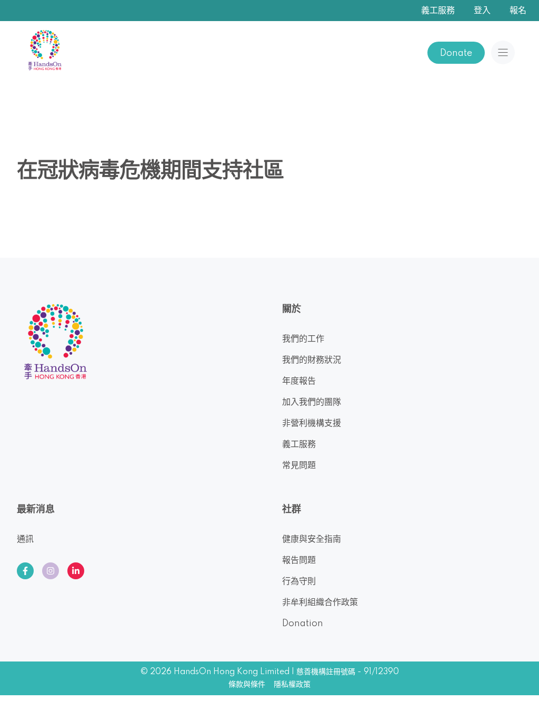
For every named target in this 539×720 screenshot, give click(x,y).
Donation (302, 623)
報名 (518, 10)
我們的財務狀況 (311, 360)
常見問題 (299, 465)
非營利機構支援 (311, 423)
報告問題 (299, 560)
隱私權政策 (292, 684)
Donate (456, 53)
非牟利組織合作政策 (320, 602)
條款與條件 (246, 684)
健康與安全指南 (311, 539)
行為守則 (299, 581)
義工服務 (438, 10)
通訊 (25, 539)
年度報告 (299, 381)
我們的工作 (303, 339)
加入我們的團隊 (311, 402)
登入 (482, 10)
